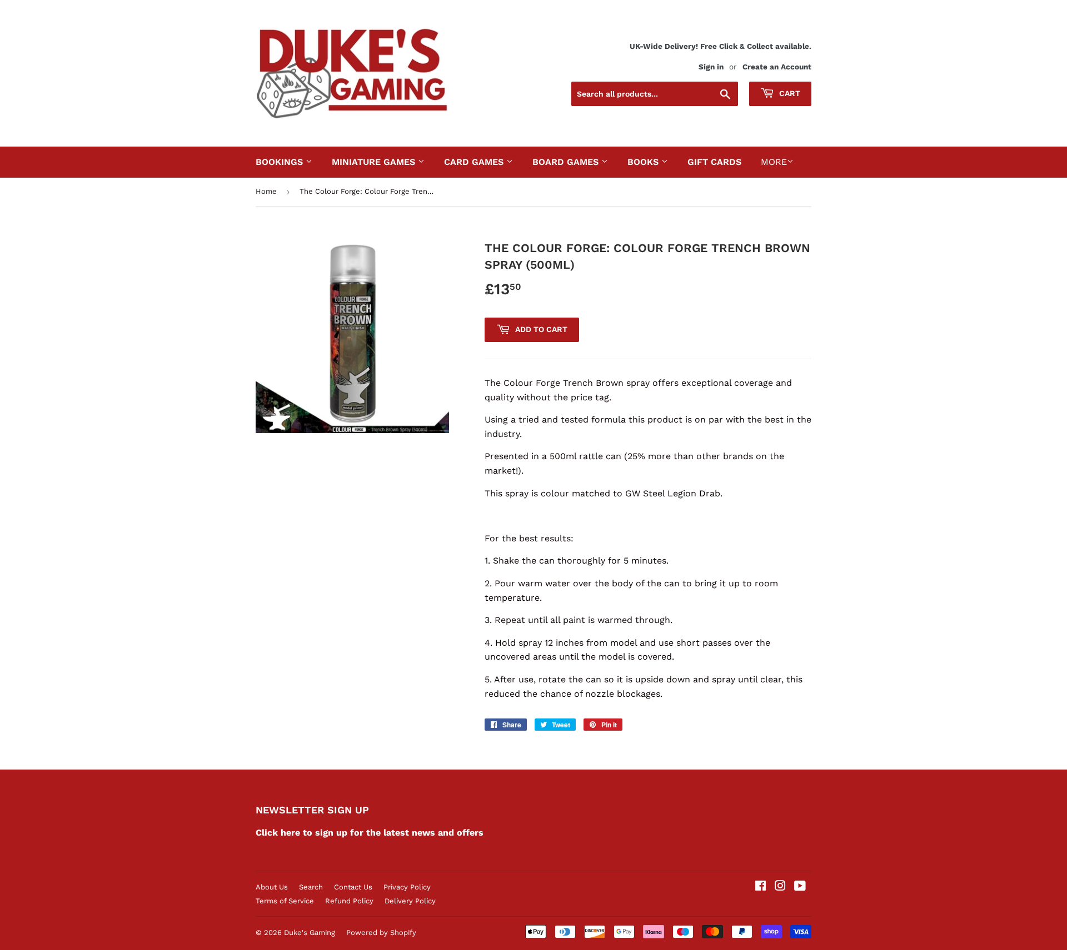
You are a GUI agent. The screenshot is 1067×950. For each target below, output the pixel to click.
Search (311, 887)
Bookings (281, 162)
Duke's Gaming (309, 932)
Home (266, 191)
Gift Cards (714, 162)
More (774, 162)
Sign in (711, 66)
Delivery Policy (410, 901)
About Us (272, 887)
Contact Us (353, 887)
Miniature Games (375, 162)
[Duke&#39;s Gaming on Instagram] (780, 887)
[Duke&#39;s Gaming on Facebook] (760, 887)
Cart (788, 93)
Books (644, 162)
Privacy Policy (407, 887)
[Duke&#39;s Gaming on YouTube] (800, 887)
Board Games (566, 162)
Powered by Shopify (381, 932)
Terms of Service (285, 901)
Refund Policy (349, 901)
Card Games (475, 162)
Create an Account (776, 66)
